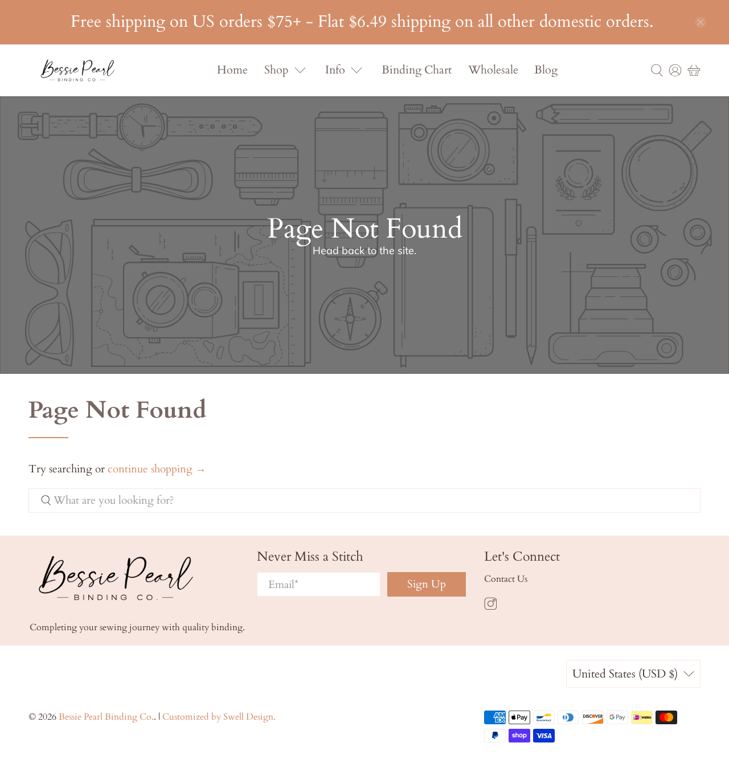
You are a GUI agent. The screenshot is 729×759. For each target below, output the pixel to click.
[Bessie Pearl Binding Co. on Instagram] (490, 607)
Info (335, 69)
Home (232, 69)
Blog (546, 69)
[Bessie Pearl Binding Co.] (77, 70)
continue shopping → (157, 469)
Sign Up (426, 584)
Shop (276, 69)
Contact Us (505, 579)
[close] (700, 22)
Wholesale (493, 69)
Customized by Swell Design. (219, 717)
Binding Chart (417, 69)
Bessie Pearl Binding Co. (106, 717)
